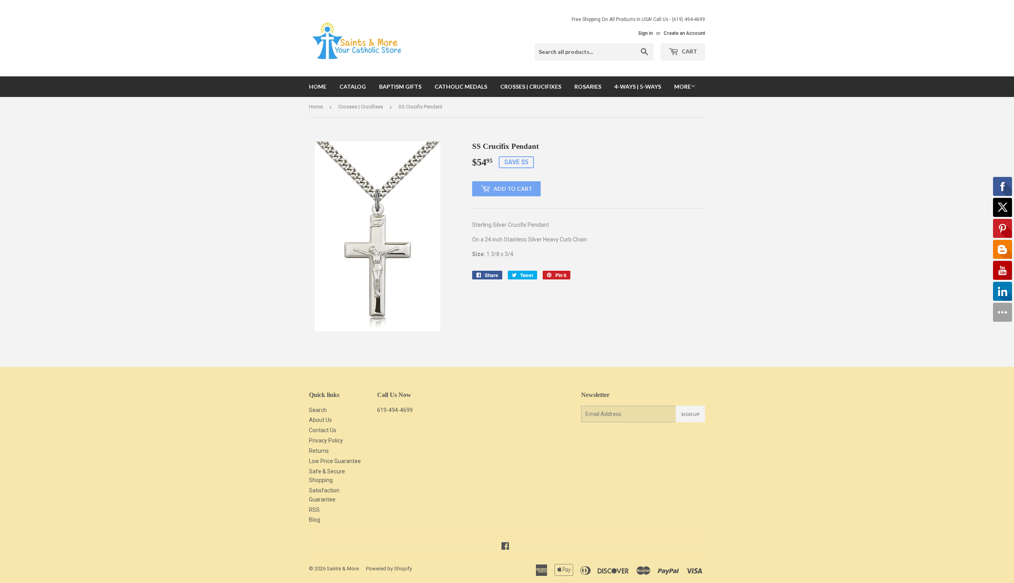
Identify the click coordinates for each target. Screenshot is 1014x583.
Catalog (352, 86)
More (682, 86)
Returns (319, 451)
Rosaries (587, 86)
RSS (314, 510)
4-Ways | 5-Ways (637, 86)
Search (318, 410)
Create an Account (684, 33)
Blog (314, 520)
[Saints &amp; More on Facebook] (505, 547)
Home (317, 86)
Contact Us (322, 430)
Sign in (645, 33)
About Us (320, 420)
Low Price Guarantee (335, 461)
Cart (688, 51)
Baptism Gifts (400, 86)
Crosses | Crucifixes (530, 86)
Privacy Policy (326, 440)
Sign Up (690, 414)
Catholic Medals (461, 86)
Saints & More (343, 569)
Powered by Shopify (389, 569)
